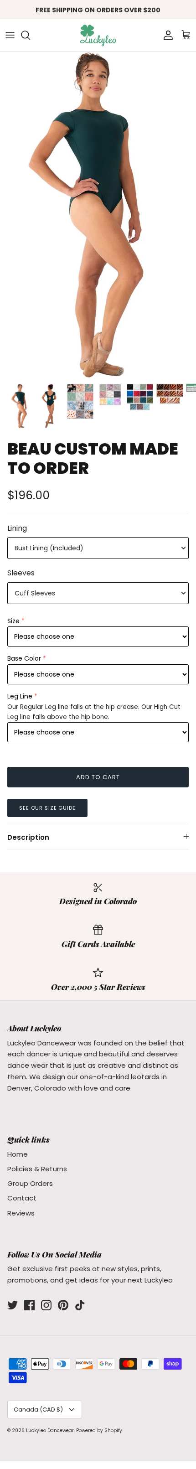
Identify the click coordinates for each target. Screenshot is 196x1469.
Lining (17, 528)
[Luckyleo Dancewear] (98, 35)
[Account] (166, 35)
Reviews (21, 1213)
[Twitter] (12, 1305)
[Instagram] (46, 1305)
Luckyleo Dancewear (50, 1430)
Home (17, 1154)
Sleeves (21, 573)
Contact (21, 1198)
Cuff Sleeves (35, 593)
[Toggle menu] (10, 35)
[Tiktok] (80, 1305)
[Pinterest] (63, 1305)
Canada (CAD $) (38, 1409)
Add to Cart (98, 777)
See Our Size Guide (47, 808)
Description (28, 837)
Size (13, 621)
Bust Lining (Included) (49, 548)
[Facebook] (29, 1305)
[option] (98, 215)
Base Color (24, 658)
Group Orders (30, 1183)
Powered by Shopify (99, 1430)
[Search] (30, 35)
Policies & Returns (37, 1169)
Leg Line (19, 696)
